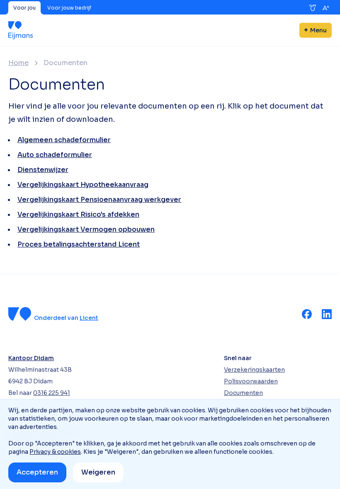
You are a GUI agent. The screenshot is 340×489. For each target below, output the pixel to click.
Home (18, 63)
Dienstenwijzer (42, 169)
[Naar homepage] (20, 30)
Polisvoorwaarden (251, 381)
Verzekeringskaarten (254, 369)
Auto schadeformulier (54, 154)
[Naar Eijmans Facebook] (307, 314)
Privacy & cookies (55, 451)
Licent (89, 318)
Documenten (243, 393)
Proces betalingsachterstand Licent (78, 244)
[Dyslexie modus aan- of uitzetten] (312, 8)
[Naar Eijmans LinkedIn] (327, 314)
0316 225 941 (51, 393)
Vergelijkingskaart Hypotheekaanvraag (82, 184)
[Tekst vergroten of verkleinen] (326, 8)
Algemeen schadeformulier (64, 140)
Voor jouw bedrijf (69, 8)
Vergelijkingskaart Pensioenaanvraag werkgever (99, 199)
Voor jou (24, 8)
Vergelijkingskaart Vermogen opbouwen (86, 229)
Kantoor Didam (31, 358)
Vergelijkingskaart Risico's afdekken (78, 214)
